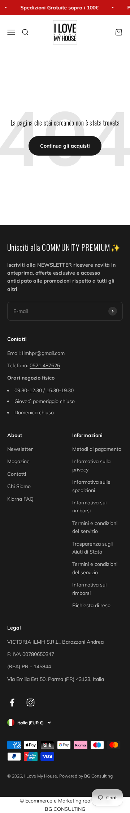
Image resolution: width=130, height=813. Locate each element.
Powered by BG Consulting (86, 776)
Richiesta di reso (91, 605)
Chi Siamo (19, 486)
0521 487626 (45, 365)
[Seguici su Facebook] (12, 702)
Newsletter (20, 449)
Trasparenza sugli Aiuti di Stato (92, 548)
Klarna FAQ (20, 499)
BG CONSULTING (65, 809)
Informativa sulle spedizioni (91, 486)
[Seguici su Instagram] (30, 702)
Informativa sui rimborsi (89, 506)
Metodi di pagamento (96, 449)
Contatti (16, 474)
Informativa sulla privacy (91, 465)
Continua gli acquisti (65, 146)
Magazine (18, 461)
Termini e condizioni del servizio (94, 527)
